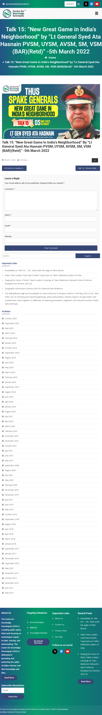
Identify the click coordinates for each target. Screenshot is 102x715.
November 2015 (12, 573)
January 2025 (10, 343)
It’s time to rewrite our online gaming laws (16, 168)
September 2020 (12, 465)
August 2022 (10, 411)
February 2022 (11, 431)
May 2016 (9, 568)
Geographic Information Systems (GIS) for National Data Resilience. (34, 288)
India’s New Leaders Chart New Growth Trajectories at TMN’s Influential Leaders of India (43, 275)
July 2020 (9, 475)
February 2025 (11, 338)
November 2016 (12, 558)
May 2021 (9, 460)
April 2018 (9, 534)
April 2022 (9, 421)
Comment (10, 189)
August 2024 (10, 357)
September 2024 (12, 352)
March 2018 (10, 539)
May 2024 (9, 367)
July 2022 (9, 416)
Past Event (7, 155)
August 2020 (10, 470)
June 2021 (9, 455)
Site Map (59, 637)
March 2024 (10, 372)
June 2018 (9, 529)
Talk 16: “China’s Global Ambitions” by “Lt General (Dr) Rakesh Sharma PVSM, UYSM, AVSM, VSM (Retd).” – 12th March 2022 (89, 168)
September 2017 (12, 548)
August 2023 (10, 392)
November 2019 (12, 495)
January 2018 (10, 544)
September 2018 (12, 519)
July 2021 (9, 450)
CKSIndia (23, 160)
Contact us (59, 624)
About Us (59, 618)
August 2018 (10, 524)
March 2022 (10, 426)
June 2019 (9, 504)
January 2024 (10, 382)
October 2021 (11, 446)
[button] (96, 13)
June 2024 (9, 362)
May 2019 (9, 509)
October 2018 (11, 514)
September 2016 (12, 563)
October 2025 (11, 318)
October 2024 (11, 348)
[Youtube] (97, 4)
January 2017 (10, 553)
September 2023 (12, 387)
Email (8, 225)
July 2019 (9, 499)
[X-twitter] (86, 4)
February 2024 (11, 377)
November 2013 (12, 583)
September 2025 (12, 323)
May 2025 (9, 328)
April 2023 (9, 401)
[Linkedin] (91, 4)
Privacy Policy (61, 630)
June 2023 (9, 397)
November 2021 (12, 441)
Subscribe (12, 696)
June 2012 (9, 588)
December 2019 (12, 490)
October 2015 (11, 578)
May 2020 (9, 480)
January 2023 (10, 406)
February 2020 (11, 485)
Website (8, 236)
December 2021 (12, 436)
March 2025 (10, 333)
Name (8, 215)
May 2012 (9, 592)
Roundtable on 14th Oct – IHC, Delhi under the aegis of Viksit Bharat (34, 270)
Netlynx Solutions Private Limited (14, 712)
